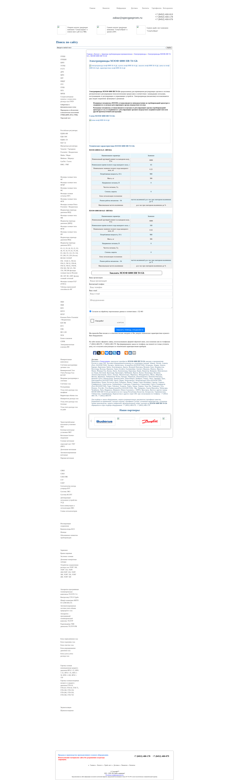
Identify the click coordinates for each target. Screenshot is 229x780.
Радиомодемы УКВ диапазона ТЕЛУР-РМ (68, 625)
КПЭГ (62, 314)
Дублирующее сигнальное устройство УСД (68, 500)
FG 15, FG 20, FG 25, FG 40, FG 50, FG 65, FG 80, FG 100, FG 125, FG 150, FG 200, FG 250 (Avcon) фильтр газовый (69, 253)
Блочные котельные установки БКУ (67, 431)
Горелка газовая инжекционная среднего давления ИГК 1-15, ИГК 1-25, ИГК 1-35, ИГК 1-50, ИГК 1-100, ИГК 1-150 (69, 671)
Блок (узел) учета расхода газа (66, 655)
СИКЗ (62, 470)
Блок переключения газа (69, 639)
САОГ (62, 483)
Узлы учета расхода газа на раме (69, 408)
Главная (92, 8)
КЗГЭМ (63, 323)
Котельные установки (71, 418)
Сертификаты (156, 8)
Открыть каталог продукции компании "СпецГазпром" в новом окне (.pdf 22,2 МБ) (77, 30)
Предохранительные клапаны (70, 298)
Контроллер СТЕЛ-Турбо (69, 597)
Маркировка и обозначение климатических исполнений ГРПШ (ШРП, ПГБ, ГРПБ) (69, 112)
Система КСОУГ (66, 495)
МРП (62, 75)
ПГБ (62, 90)
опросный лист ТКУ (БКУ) (67, 445)
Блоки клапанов (66, 338)
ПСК (62, 335)
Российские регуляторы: (69, 130)
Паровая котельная (67, 458)
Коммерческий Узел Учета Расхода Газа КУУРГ (67, 373)
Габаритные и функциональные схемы (68, 106)
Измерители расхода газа (69, 398)
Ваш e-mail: (93, 290)
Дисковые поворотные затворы (68, 561)
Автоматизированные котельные (68, 454)
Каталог (99, 765)
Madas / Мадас (65, 155)
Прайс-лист (107, 765)
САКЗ (62, 474)
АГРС (70, 635)
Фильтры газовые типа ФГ (68, 178)
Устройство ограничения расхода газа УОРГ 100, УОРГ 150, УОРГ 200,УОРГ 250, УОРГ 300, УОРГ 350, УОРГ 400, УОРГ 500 (69, 571)
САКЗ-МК (64, 477)
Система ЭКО (65, 491)
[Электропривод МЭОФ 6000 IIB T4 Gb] (129, 76)
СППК (62, 341)
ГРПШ (62, 56)
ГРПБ (62, 87)
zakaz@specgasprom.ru (126, 17)
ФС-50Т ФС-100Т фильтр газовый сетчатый (69, 277)
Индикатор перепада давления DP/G (67, 244)
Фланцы (63, 532)
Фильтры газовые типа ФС (68, 189)
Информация (121, 8)
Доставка (134, 8)
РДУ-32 (63, 143)
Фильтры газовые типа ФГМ (68, 228)
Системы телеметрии (70, 585)
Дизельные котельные (68, 449)
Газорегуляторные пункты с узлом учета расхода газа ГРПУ (68, 99)
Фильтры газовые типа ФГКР (68, 184)
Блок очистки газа (67, 645)
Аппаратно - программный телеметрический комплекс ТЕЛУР (66, 617)
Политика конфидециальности (114, 775)
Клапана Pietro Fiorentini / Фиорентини (69, 319)
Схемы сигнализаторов (68, 511)
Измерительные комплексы (66, 361)
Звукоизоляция (65, 707)
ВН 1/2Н (63, 332)
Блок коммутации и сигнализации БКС (67, 507)
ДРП (62, 72)
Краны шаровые (66, 553)
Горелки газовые (71, 661)
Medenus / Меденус (67, 158)
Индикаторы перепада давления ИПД (68, 211)
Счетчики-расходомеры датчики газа (68, 366)
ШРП (62, 63)
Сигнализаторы (70, 466)
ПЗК (62, 329)
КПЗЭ (62, 311)
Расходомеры (65, 387)
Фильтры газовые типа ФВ (68, 217)
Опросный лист (65, 118)
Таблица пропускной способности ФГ (68, 288)
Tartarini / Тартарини (67, 149)
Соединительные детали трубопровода (73, 519)
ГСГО (62, 69)
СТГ (62, 480)
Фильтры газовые (70, 173)
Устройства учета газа (71, 355)
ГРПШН (63, 59)
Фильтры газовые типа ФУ (68, 233)
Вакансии (105, 8)
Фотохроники (167, 8)
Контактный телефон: (97, 284)
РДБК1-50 (64, 140)
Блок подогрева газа (67, 642)
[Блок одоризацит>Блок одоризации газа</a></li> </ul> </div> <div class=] (68, 658)
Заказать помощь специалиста (129, 330)
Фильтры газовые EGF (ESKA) (68, 283)
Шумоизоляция (70, 703)
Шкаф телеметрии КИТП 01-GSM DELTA (69, 602)
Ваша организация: (96, 278)
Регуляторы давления (71, 126)
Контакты (145, 8)
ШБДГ (62, 81)
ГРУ (62, 84)
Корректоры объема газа (69, 395)
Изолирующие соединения (65, 525)
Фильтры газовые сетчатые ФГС (66, 195)
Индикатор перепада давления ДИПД (67, 222)
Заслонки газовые (66, 556)
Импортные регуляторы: (69, 146)
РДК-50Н (63, 137)
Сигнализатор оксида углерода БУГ (68, 487)
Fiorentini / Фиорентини (69, 152)
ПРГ (62, 78)
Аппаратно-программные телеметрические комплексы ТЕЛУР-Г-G (69, 592)
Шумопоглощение (67, 710)
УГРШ (62, 66)
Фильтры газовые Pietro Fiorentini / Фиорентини (69, 206)
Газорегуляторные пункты (71, 52)
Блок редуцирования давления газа (67, 649)
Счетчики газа (65, 384)
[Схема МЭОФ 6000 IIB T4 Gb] (129, 131)
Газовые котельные (67, 441)
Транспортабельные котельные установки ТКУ (68, 424)
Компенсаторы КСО (67, 529)
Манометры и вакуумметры (70, 719)
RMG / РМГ (64, 164)
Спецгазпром (104, 361)
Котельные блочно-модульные (67, 437)
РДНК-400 (64, 133)
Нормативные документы (70, 734)
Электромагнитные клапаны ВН (67, 346)
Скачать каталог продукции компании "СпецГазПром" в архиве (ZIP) (117, 30)
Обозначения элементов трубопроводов (69, 536)
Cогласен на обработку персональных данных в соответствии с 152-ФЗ (117, 311)
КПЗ (62, 308)
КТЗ (61, 326)
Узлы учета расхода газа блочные (69, 403)
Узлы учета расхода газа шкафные (69, 391)
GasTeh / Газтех (66, 161)
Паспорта (71, 728)
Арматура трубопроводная (71, 546)
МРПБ (62, 94)
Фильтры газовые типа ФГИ (68, 200)
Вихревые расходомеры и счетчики (69, 379)
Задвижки (64, 550)
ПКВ (62, 305)
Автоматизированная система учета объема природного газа (68, 608)
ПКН (62, 302)
